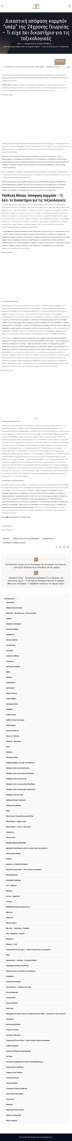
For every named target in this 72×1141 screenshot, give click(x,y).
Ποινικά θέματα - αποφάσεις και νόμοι (47, 67)
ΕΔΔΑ (8, 811)
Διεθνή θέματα (11, 725)
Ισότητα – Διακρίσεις (13, 896)
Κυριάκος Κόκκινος (48, 538)
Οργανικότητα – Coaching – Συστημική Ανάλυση (21, 960)
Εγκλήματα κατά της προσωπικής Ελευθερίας (20, 784)
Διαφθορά (9, 709)
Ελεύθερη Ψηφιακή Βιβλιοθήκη (16, 843)
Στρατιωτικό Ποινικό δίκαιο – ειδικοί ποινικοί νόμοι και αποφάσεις (28, 1040)
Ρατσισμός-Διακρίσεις (13, 1035)
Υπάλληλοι (9, 1104)
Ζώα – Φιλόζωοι (11, 885)
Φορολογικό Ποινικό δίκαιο (15, 1110)
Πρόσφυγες (10, 1019)
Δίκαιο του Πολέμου (12, 736)
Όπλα (8, 955)
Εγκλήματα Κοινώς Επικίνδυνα (15, 800)
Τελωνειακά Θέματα (12, 1078)
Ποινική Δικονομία (12, 992)
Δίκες (8, 747)
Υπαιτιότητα (10, 1099)
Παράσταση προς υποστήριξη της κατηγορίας (20, 971)
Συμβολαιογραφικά (12, 1046)
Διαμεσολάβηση (11, 699)
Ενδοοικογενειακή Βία (13, 853)
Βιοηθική (9, 677)
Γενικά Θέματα (10, 682)
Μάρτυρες (9, 912)
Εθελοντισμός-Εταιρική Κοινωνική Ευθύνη (19, 816)
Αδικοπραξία (10, 602)
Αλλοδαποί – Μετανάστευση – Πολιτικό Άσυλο (21, 613)
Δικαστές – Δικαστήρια (13, 741)
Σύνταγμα (9, 1056)
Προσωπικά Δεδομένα (13, 1024)
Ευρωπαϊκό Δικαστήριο (13, 880)
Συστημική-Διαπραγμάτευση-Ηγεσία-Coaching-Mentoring (24, 1062)
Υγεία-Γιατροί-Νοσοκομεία (14, 1094)
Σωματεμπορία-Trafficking (14, 1067)
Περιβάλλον (10, 976)
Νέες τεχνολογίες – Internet (15, 933)
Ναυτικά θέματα (11, 923)
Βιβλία (8, 672)
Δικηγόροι (9, 752)
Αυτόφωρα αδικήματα (13, 666)
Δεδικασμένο (10, 688)
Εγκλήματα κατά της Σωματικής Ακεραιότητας (21, 789)
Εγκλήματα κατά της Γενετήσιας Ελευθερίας (19, 67)
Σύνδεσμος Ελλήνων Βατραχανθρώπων (18, 1051)
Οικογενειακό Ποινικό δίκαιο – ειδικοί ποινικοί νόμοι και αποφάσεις (28, 950)
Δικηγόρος (6, 538)
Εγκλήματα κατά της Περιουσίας (16, 779)
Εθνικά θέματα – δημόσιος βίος (16, 821)
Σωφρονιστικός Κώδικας (14, 1072)
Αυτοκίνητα (10, 661)
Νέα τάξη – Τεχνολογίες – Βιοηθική (17, 928)
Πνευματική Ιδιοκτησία (13, 982)
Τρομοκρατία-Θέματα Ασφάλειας (16, 1088)
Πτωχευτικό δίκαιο (12, 1030)
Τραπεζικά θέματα (12, 1083)
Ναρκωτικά (9, 917)
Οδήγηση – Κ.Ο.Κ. (11, 944)
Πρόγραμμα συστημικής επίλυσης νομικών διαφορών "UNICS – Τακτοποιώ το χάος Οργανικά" (36, 1014)
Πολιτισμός (10, 1008)
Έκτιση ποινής (10, 837)
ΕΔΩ (7, 517)
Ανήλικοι (9, 618)
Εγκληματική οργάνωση (13, 805)
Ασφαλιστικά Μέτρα (12, 656)
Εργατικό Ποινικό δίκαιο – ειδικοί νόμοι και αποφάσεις (24, 869)
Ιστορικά (9, 901)
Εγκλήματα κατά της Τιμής (14, 795)
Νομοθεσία (9, 939)
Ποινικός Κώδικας (12, 1003)
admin (68, 67)
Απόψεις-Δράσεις (12, 640)
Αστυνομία (9, 650)
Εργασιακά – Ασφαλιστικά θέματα (17, 864)
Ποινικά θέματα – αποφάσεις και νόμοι (18, 987)
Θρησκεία (9, 891)
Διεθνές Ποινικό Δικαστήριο (15, 720)
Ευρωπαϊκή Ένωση (12, 875)
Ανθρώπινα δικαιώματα (13, 624)
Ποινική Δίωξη (10, 998)
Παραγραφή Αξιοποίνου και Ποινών (17, 966)
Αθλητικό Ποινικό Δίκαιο (14, 608)
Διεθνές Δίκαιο (11, 715)
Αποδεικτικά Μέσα (12, 629)
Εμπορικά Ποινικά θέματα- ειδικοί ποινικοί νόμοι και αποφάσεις (27, 848)
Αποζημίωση (10, 634)
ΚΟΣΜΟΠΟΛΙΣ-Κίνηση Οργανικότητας (18, 907)
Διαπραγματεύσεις (12, 704)
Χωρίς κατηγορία (11, 1120)
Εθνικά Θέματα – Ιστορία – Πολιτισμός (18, 827)
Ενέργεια (9, 859)
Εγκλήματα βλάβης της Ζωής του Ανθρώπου (20, 763)
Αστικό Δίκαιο (10, 645)
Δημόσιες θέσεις (11, 693)
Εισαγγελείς (10, 832)
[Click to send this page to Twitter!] (60, 547)
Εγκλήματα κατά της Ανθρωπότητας (17, 768)
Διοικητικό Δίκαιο (12, 757)
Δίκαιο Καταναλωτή (12, 731)
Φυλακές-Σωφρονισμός (13, 1115)
